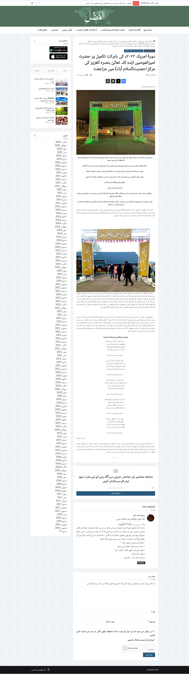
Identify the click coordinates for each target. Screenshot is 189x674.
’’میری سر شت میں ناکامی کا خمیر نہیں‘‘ (44, 80)
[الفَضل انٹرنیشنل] (94, 16)
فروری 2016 (60, 525)
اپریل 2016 (61, 518)
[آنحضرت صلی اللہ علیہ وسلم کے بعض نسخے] (62, 121)
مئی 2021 (61, 355)
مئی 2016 (61, 514)
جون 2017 (61, 494)
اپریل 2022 (61, 318)
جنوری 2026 (60, 166)
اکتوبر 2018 (61, 460)
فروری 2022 (60, 325)
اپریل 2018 (61, 481)
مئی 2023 (61, 274)
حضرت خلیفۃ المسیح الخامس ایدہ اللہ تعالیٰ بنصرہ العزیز (120, 41)
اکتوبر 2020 (61, 379)
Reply (141, 562)
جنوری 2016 (60, 528)
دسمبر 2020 (60, 372)
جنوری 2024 (60, 247)
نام (153, 612)
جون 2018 (61, 474)
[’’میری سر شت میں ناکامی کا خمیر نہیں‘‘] (62, 82)
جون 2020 (61, 393)
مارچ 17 (62, 531)
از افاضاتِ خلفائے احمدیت (87, 30)
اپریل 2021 (61, 359)
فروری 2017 (60, 508)
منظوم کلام (42, 30)
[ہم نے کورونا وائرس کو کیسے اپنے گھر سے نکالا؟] (62, 111)
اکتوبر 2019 (61, 420)
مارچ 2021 (61, 362)
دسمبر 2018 (60, 454)
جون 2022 (61, 311)
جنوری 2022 (60, 328)
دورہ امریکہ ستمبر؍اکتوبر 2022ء (133, 51)
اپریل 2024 (61, 237)
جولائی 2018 (60, 470)
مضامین (55, 30)
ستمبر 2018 (60, 464)
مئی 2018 (61, 477)
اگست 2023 (61, 264)
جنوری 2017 (60, 511)
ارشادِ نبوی (148, 30)
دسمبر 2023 (60, 250)
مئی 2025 (61, 193)
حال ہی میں (51, 70)
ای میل (151, 622)
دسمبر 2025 (60, 169)
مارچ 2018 (61, 484)
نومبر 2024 (61, 213)
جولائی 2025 (60, 186)
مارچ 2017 (61, 504)
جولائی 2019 (60, 430)
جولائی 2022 (60, 308)
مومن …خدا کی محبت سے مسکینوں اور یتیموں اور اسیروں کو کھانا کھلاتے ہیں (100, 3)
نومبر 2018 (61, 457)
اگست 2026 (61, 142)
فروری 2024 (60, 244)
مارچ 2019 (61, 443)
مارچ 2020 (61, 403)
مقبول (65, 70)
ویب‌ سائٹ (110, 622)
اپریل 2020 (61, 399)
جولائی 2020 (60, 389)
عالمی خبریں (67, 30)
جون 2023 (61, 271)
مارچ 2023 (61, 281)
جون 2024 (61, 230)
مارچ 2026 (61, 159)
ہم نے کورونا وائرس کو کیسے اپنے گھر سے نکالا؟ (44, 109)
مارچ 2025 (61, 200)
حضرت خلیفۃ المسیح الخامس (113, 30)
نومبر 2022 (61, 294)
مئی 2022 (61, 315)
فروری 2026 (60, 162)
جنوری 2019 (60, 450)
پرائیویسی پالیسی (38, 670)
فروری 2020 (60, 406)
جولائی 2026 (60, 146)
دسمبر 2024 (60, 210)
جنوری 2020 (60, 410)
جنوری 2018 (60, 491)
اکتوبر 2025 (61, 176)
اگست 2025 (61, 183)
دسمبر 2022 (60, 291)
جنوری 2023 (60, 288)
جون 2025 (61, 190)
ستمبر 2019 (60, 423)
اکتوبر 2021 (61, 338)
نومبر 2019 (61, 416)
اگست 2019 (61, 426)
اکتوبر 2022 (61, 298)
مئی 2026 (61, 152)
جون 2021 (61, 352)
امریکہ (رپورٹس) (149, 51)
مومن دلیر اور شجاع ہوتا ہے (46, 88)
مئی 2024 (61, 234)
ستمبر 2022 (60, 301)
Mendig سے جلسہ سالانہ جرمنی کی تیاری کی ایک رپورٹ (44, 99)
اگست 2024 (61, 223)
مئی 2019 (61, 437)
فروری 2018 (60, 487)
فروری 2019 (60, 447)
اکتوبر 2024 (61, 217)
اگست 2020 (61, 386)
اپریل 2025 (61, 196)
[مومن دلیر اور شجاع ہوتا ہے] (62, 91)
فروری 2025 (60, 203)
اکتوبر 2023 (61, 257)
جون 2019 (61, 433)
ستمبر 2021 (60, 342)
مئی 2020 (61, 396)
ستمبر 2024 (60, 220)
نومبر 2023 (61, 254)
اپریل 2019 (61, 440)
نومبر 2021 (61, 335)
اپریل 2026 (61, 156)
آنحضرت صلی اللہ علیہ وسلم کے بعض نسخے (45, 119)
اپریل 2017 (61, 501)
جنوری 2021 (60, 369)
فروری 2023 (60, 284)
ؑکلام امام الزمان (134, 30)
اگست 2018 (61, 467)
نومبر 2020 (61, 376)
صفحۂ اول (148, 41)
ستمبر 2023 (60, 261)
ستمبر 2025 (60, 179)
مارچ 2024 (61, 240)
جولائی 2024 (60, 227)
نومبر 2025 (61, 173)
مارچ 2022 (61, 322)
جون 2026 (61, 149)
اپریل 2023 (61, 278)
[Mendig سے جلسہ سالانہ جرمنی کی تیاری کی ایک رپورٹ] (62, 101)
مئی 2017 (61, 498)
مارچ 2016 (61, 521)
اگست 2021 (61, 345)
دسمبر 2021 (60, 332)
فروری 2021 (60, 366)
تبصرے (37, 70)
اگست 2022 (61, 305)
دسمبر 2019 (60, 413)
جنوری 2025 (60, 206)
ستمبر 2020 (60, 382)
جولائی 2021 (60, 349)
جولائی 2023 (60, 267)
